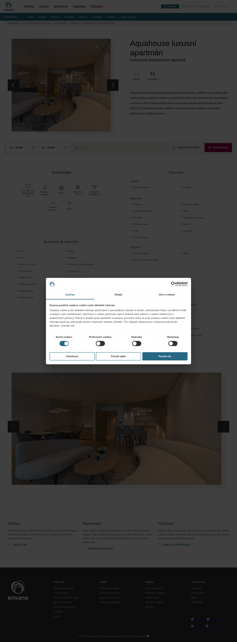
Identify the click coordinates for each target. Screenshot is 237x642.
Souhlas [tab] (70, 294)
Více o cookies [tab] (167, 294)
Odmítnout (72, 356)
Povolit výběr (118, 356)
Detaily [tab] (119, 294)
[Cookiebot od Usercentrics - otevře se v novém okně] (173, 284)
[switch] (100, 343)
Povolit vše (165, 356)
